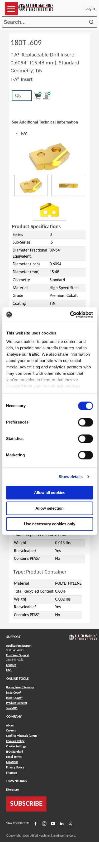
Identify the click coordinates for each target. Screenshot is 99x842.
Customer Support (17, 655)
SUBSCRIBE (26, 804)
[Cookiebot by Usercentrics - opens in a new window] (70, 314)
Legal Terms (14, 757)
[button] (11, 8)
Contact (11, 665)
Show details (71, 476)
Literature (12, 789)
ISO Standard (14, 751)
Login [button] (91, 9)
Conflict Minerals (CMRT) (22, 736)
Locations (12, 762)
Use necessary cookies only (49, 524)
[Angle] (31, 185)
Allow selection (49, 508)
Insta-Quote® (14, 698)
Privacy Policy (15, 767)
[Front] (68, 185)
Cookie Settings (16, 746)
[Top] (49, 209)
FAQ (8, 670)
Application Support (18, 645)
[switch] (85, 422)
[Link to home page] (35, 8)
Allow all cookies (49, 492)
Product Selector (16, 703)
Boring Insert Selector (20, 687)
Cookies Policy (15, 741)
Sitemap (11, 772)
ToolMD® (12, 708)
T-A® (24, 133)
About (10, 725)
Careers (11, 730)
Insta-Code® (13, 692)
